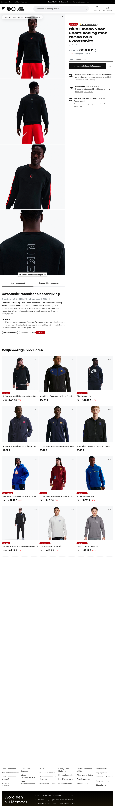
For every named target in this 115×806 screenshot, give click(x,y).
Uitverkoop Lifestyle (27, 332)
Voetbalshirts (101, 769)
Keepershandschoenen (67, 775)
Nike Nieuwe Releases (10, 332)
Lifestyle (7, 17)
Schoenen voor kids (47, 773)
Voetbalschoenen (9, 769)
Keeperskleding (102, 781)
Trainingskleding (84, 779)
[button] (91, 89)
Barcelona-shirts (65, 783)
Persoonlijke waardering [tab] (49, 283)
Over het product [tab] (17, 283)
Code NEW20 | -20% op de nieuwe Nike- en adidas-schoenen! (55, 2)
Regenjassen (101, 773)
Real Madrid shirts (65, 779)
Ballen (42, 769)
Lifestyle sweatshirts (32, 17)
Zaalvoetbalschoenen (10, 773)
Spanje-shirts (82, 783)
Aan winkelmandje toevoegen (88, 66)
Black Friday (101, 785)
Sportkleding (18, 17)
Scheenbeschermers (104, 777)
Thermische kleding (85, 775)
